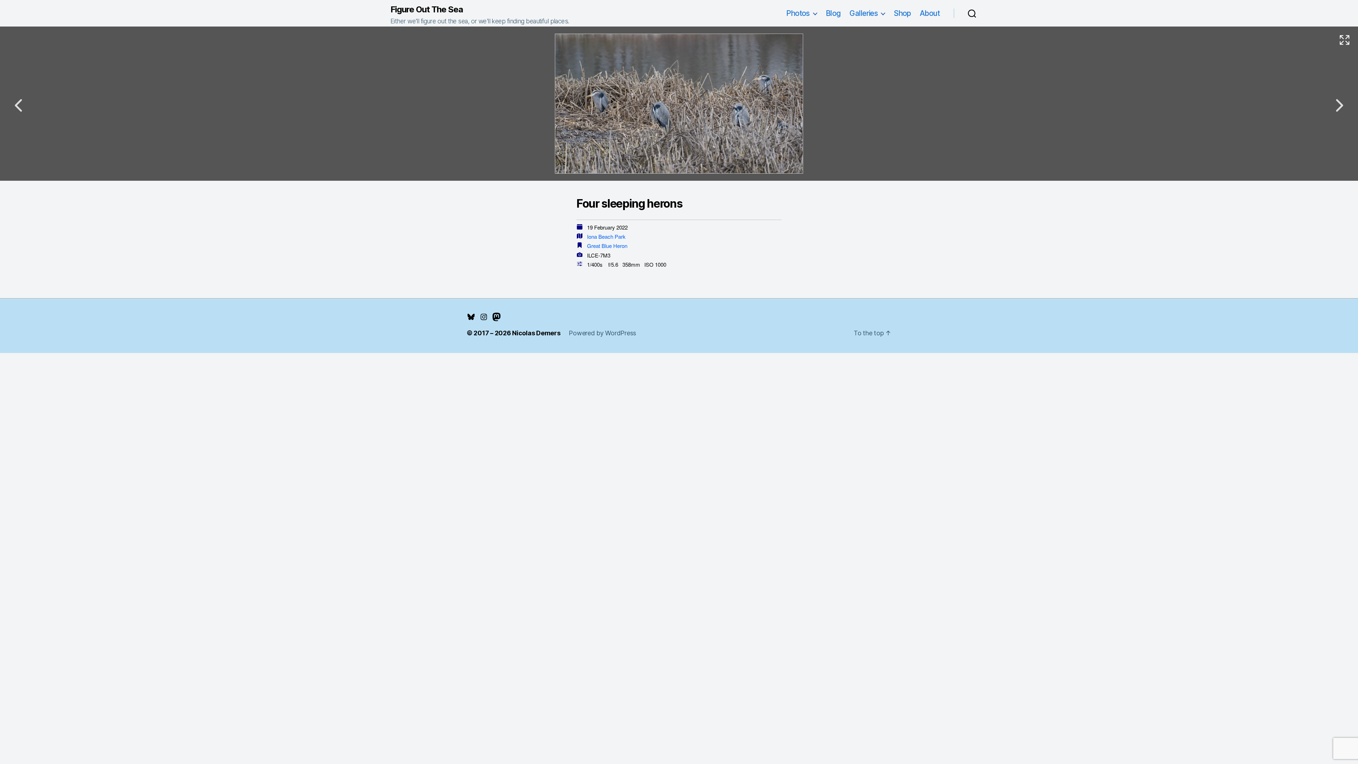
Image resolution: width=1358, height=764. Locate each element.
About (930, 13)
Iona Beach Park (606, 236)
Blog (833, 13)
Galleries (863, 13)
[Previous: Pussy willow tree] (18, 105)
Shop (902, 13)
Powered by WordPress (602, 333)
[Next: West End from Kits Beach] (1339, 105)
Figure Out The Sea (426, 9)
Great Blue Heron (607, 245)
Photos (798, 13)
